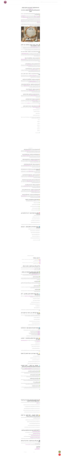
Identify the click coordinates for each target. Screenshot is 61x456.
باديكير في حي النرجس (36, 68)
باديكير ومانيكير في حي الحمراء (34, 194)
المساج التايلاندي (36, 281)
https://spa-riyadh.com (28, 444)
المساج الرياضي (37, 289)
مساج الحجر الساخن (36, 285)
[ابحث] (25, 2)
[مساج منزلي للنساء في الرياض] (5, 2)
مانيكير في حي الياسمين (35, 79)
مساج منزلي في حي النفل (35, 179)
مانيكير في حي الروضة (36, 184)
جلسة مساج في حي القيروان (35, 84)
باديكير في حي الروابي (36, 89)
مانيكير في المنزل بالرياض (27, 165)
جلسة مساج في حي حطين (35, 63)
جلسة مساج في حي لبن (35, 149)
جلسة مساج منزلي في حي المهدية (33, 51)
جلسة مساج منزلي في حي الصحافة (33, 169)
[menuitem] (49, 2)
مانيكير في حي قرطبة (36, 164)
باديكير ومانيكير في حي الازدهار (34, 154)
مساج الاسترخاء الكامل (36, 276)
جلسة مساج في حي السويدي (34, 159)
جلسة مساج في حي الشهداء (35, 189)
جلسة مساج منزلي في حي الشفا (34, 73)
